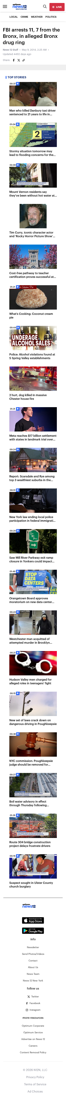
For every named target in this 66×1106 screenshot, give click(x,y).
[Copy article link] (23, 60)
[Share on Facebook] (13, 60)
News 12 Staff (10, 50)
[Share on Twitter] (18, 60)
